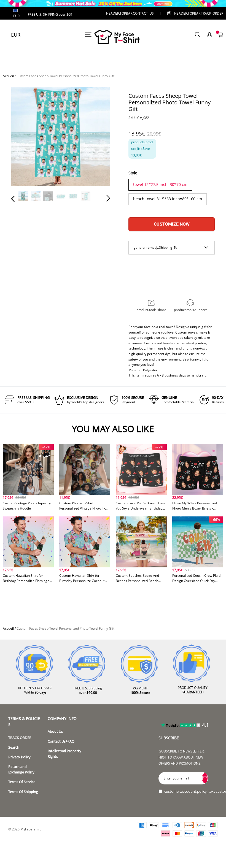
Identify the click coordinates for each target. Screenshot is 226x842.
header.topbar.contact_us (130, 13)
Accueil (8, 76)
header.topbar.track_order (190, 13)
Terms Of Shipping (23, 791)
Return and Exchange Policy (21, 769)
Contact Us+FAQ (61, 741)
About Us (55, 731)
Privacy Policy (19, 757)
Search (13, 747)
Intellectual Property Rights (64, 754)
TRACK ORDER (19, 737)
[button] (24, 137)
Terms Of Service (21, 781)
